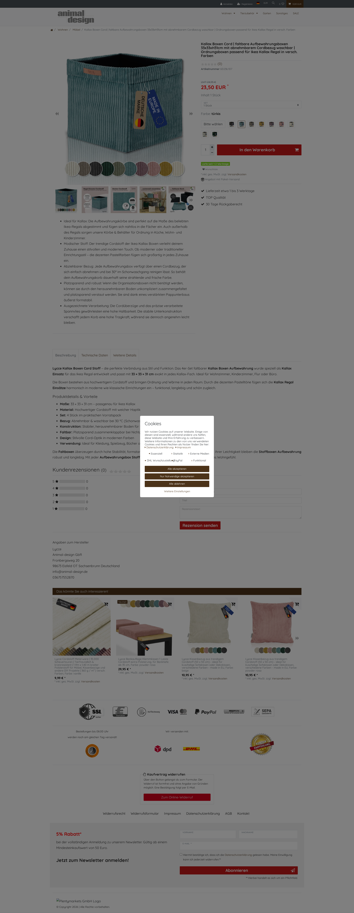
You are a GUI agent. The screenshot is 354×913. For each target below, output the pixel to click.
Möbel (76, 29)
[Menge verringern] (212, 152)
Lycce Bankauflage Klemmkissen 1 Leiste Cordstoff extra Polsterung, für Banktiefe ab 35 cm (143, 662)
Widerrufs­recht (114, 813)
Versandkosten (237, 174)
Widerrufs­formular (145, 813)
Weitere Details (124, 355)
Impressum (172, 813)
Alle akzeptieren (177, 469)
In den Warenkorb (257, 149)
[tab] (66, 355)
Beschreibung (65, 355)
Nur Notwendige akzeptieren (177, 476)
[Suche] (273, 3)
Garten (267, 13)
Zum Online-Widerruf (177, 797)
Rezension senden (200, 525)
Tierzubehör (247, 13)
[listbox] (82, 627)
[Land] (258, 3)
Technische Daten (94, 355)
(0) (220, 64)
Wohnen (227, 13)
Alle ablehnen (177, 484)
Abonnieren (236, 870)
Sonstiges (282, 13)
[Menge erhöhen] (212, 147)
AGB (228, 813)
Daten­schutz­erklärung (203, 813)
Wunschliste (211, 169)
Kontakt (243, 813)
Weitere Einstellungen (177, 491)
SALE (296, 13)
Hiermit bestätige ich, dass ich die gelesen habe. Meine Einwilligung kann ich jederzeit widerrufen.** (237, 857)
